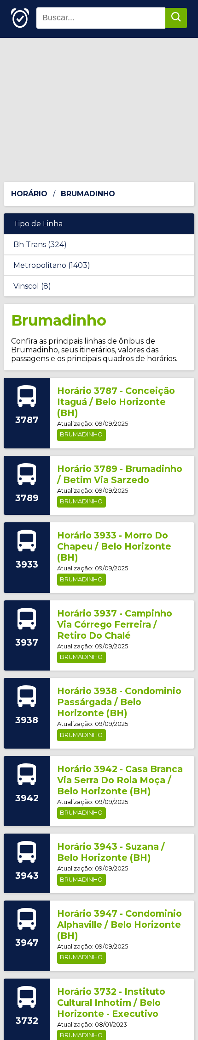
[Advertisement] (99, 110)
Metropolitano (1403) (51, 265)
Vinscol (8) (32, 286)
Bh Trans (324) (40, 244)
